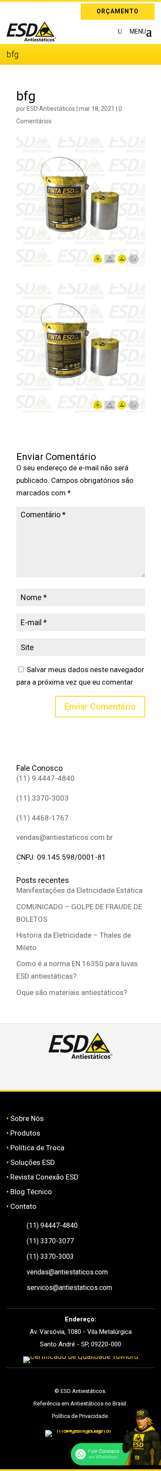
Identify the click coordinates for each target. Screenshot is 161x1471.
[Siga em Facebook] (71, 1074)
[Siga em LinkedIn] (25, 9)
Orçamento (118, 11)
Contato (23, 1206)
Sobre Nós (27, 1118)
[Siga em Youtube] (111, 1074)
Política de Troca (37, 1147)
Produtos (25, 1133)
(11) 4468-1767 (42, 818)
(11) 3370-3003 (42, 798)
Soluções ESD (32, 1162)
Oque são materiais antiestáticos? (71, 992)
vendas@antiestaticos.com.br (64, 837)
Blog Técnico (31, 1191)
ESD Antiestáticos (51, 108)
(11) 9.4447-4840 (45, 778)
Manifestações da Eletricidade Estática (79, 890)
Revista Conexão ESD (44, 1177)
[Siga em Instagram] (12, 9)
